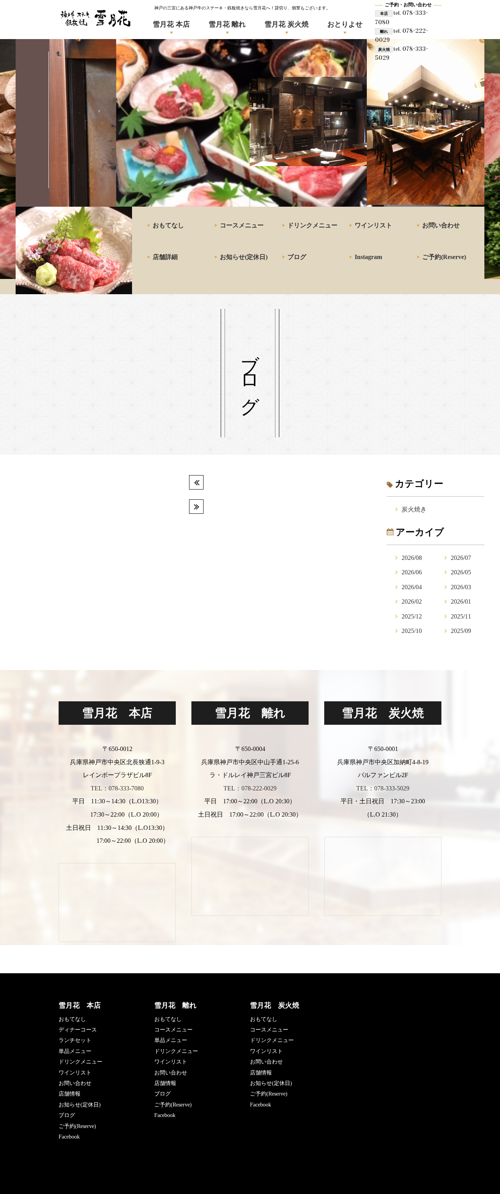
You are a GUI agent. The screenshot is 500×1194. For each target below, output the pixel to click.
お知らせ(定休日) (244, 257)
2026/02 (412, 601)
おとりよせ (344, 24)
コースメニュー (242, 225)
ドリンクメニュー (313, 225)
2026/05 (461, 572)
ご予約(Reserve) (444, 257)
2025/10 (412, 630)
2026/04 (412, 587)
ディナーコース (78, 1030)
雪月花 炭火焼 (286, 24)
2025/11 (461, 616)
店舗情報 (69, 1094)
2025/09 (461, 630)
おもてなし (168, 225)
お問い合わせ (441, 225)
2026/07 (461, 557)
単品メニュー (75, 1051)
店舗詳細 (165, 257)
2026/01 (461, 601)
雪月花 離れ (227, 24)
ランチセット (75, 1040)
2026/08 (412, 557)
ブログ (297, 257)
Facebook (69, 1137)
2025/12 (412, 616)
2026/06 (412, 572)
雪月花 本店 (171, 24)
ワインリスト (373, 225)
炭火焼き (414, 509)
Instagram (368, 257)
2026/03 (461, 587)
